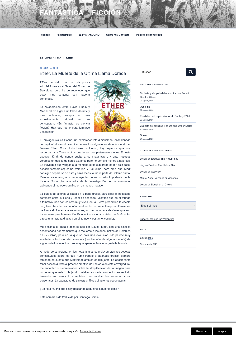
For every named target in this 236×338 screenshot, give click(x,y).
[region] (118, 330)
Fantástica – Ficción (80, 12)
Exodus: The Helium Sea (164, 158)
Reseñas (45, 34)
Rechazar (201, 331)
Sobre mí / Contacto (118, 34)
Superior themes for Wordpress (157, 219)
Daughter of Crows (161, 184)
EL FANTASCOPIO (89, 34)
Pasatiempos (64, 34)
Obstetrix (145, 106)
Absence (156, 171)
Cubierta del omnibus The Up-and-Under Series (166, 125)
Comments (148, 244)
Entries (146, 237)
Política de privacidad (149, 34)
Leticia (143, 158)
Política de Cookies (90, 331)
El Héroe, (51, 235)
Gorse (143, 135)
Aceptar (222, 331)
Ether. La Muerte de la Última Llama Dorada (83, 73)
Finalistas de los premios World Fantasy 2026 (165, 116)
